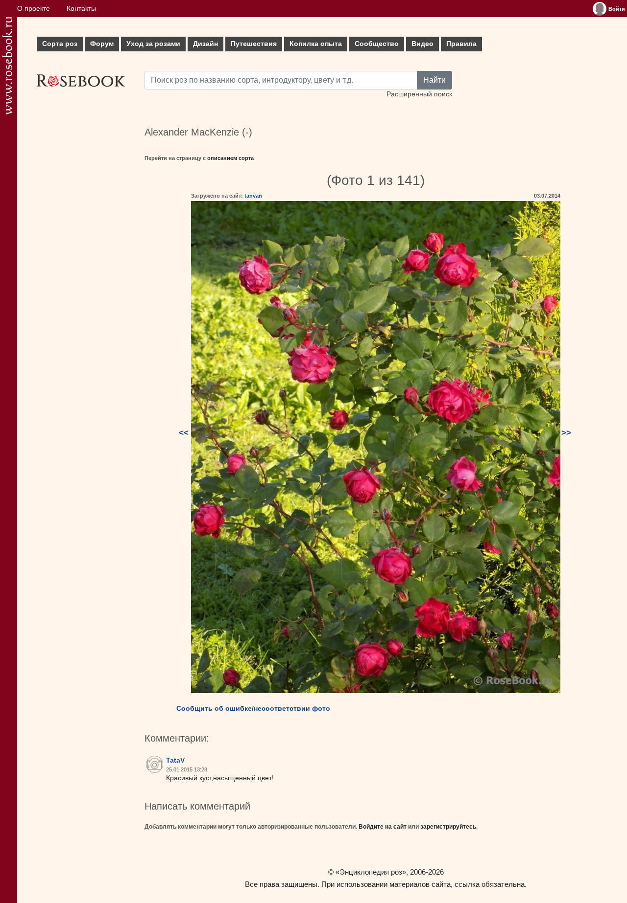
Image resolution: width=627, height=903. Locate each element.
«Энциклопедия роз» (371, 872)
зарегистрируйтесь (448, 826)
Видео (422, 43)
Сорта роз (59, 43)
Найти (434, 80)
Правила (461, 43)
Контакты (81, 8)
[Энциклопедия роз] (7, 65)
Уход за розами (153, 43)
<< (184, 432)
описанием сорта (230, 158)
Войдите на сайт (383, 826)
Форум (102, 43)
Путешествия (254, 43)
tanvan (253, 196)
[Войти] (599, 9)
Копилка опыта (315, 43)
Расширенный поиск (419, 94)
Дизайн (205, 43)
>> (566, 432)
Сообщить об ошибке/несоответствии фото (253, 708)
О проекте (33, 8)
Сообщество (377, 43)
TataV (175, 760)
